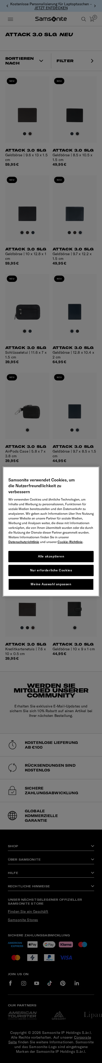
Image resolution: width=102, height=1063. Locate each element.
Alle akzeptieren (51, 556)
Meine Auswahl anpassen (51, 584)
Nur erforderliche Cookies (51, 570)
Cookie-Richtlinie (70, 542)
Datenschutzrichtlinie (23, 542)
